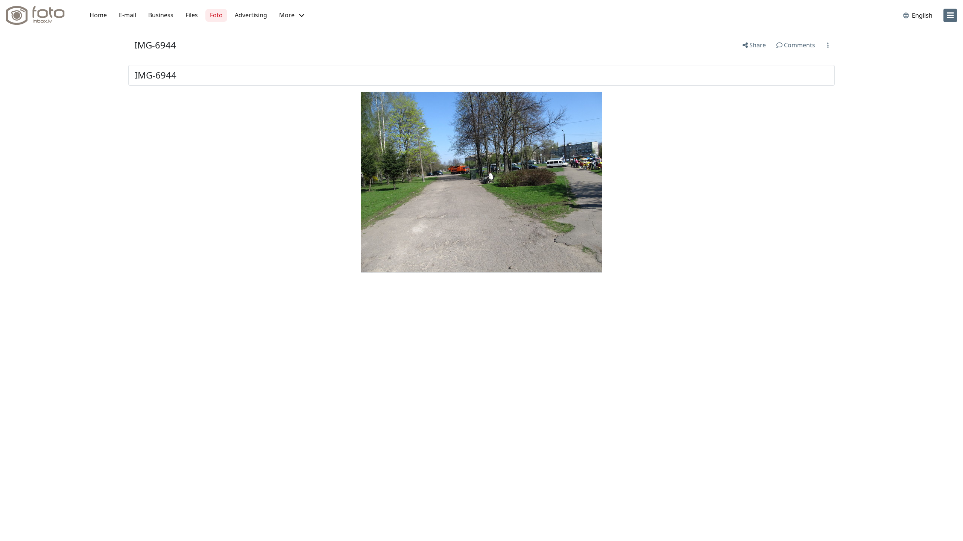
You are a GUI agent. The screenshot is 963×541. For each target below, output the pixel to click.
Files (191, 15)
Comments (798, 45)
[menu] (950, 15)
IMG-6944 (155, 45)
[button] (292, 15)
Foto (216, 15)
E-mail (127, 15)
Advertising (251, 15)
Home (98, 15)
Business (160, 15)
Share (757, 45)
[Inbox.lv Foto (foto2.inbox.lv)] (39, 15)
